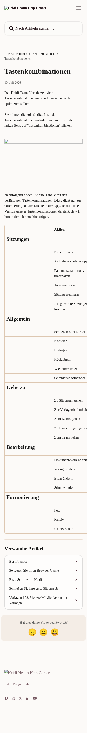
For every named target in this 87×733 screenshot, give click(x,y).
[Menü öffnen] (79, 8)
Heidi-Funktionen (43, 53)
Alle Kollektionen (15, 53)
